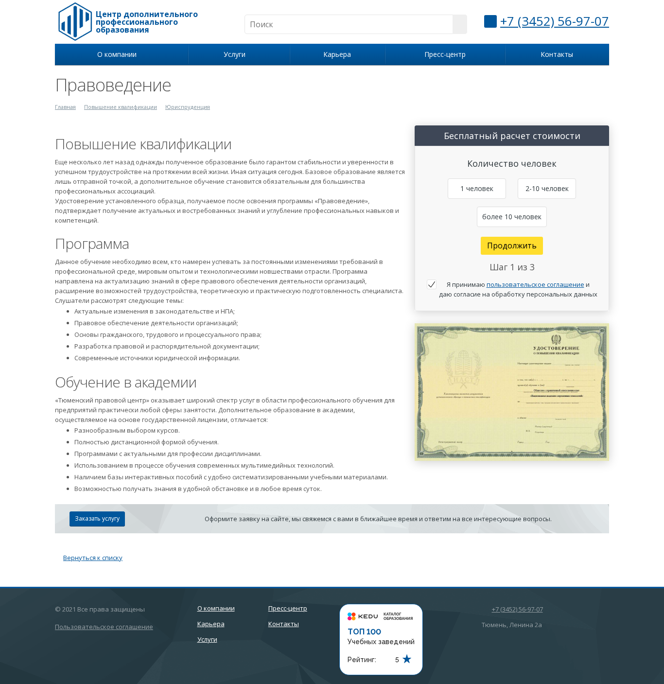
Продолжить (512, 245)
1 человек (476, 188)
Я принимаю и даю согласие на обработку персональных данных (518, 289)
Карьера (337, 54)
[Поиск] (460, 24)
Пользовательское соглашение (104, 626)
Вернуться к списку (92, 557)
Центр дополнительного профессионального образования (147, 22)
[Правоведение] (512, 328)
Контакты (557, 54)
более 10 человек (512, 216)
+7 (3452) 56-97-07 (554, 21)
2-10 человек (547, 188)
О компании (118, 54)
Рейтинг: (362, 660)
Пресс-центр (445, 54)
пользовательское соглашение (535, 284)
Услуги (236, 54)
